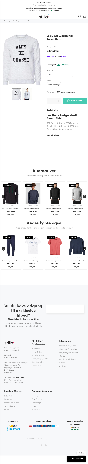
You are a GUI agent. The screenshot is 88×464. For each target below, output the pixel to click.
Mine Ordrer (37, 352)
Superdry (8, 399)
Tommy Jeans (9, 406)
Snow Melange (54, 85)
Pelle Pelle (8, 396)
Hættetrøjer (36, 403)
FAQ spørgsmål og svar (68, 353)
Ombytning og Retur (40, 359)
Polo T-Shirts (37, 399)
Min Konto (36, 349)
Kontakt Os (36, 366)
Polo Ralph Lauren (11, 403)
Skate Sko (36, 409)
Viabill (62, 363)
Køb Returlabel (38, 362)
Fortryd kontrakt (76, 459)
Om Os (62, 356)
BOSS (6, 409)
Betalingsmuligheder (67, 359)
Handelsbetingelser (67, 346)
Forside (6, 21)
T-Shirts (35, 396)
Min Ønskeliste (38, 355)
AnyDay (62, 366)
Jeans (34, 406)
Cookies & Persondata (68, 349)
